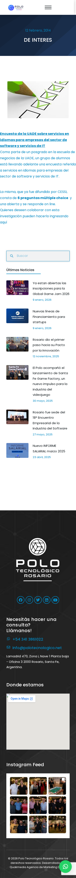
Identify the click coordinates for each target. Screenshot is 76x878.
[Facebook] (20, 600)
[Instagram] (29, 600)
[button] (38, 805)
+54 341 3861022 (27, 639)
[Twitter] (38, 600)
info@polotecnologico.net (37, 647)
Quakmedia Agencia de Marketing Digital (38, 867)
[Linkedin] (46, 600)
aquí (3, 222)
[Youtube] (55, 600)
